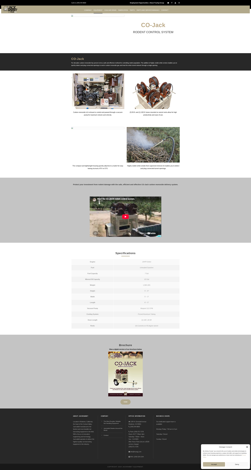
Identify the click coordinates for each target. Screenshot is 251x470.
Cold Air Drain (110, 10)
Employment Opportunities (139, 3)
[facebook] (171, 3)
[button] (247, 447)
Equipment (98, 10)
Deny (237, 464)
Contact (164, 10)
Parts (132, 10)
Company (88, 10)
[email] (168, 3)
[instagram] (179, 3)
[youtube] (175, 3)
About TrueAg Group (157, 3)
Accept (214, 464)
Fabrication (123, 10)
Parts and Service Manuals (148, 10)
